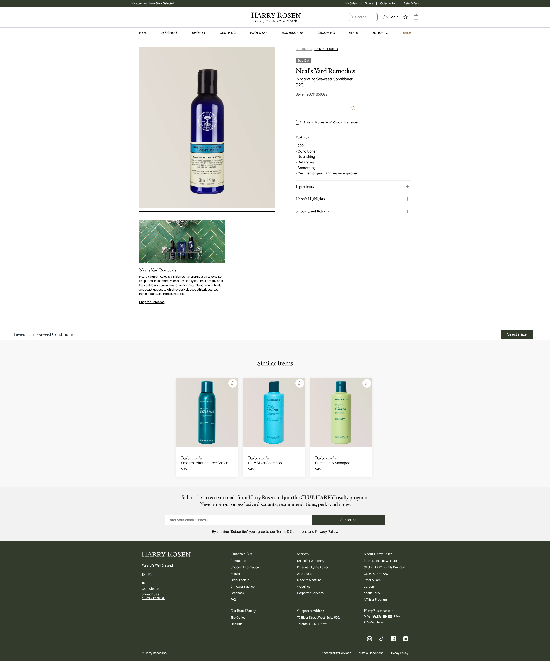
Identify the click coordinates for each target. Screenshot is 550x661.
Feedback (237, 593)
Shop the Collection (151, 302)
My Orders (351, 3)
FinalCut (236, 624)
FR (150, 574)
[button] (351, 17)
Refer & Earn (411, 3)
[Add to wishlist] (232, 383)
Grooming (304, 49)
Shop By (198, 33)
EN (144, 574)
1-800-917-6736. (153, 598)
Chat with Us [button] (150, 589)
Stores (369, 3)
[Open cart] (415, 17)
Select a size (517, 334)
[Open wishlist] (405, 17)
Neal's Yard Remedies (325, 70)
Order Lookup (388, 3)
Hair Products (326, 49)
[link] (390, 17)
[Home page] (275, 17)
